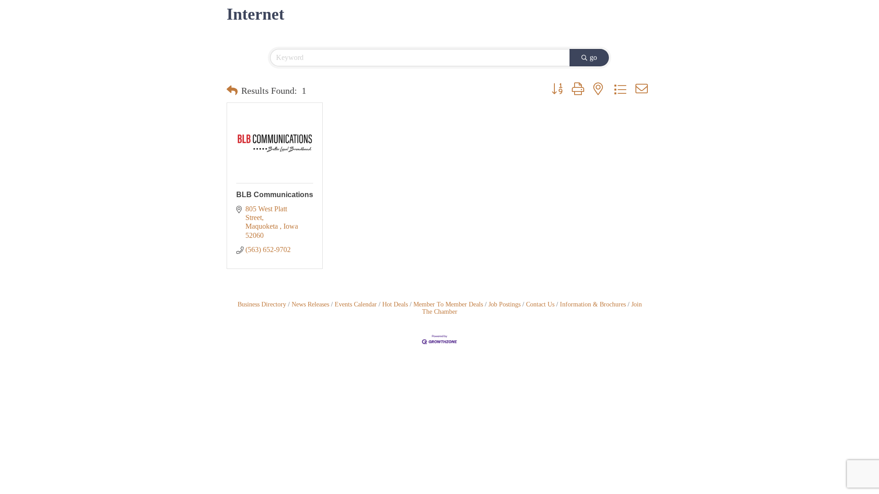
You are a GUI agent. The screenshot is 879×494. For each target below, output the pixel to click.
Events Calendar (356, 304)
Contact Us (540, 304)
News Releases (310, 304)
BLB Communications (274, 195)
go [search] (593, 57)
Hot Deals (395, 304)
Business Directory (262, 304)
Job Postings (504, 304)
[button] (232, 90)
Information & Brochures (593, 304)
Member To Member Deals (448, 304)
